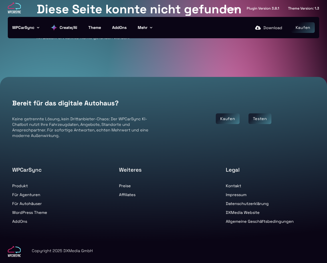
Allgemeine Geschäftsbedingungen (260, 221)
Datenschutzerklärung (247, 203)
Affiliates (127, 194)
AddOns (119, 27)
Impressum (236, 194)
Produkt (20, 185)
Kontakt (231, 8)
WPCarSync (23, 27)
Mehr (142, 27)
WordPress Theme (29, 212)
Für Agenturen (26, 194)
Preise (125, 185)
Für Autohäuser (27, 203)
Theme (94, 27)
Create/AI (68, 27)
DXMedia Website (243, 212)
